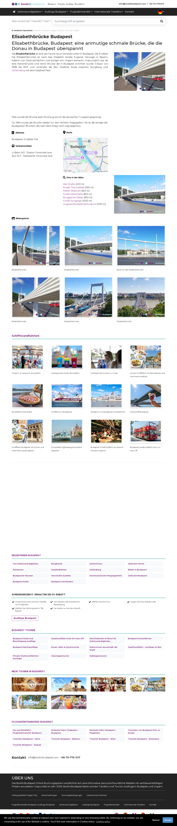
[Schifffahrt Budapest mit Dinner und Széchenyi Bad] (147, 684)
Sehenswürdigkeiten (68, 805)
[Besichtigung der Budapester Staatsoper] (29, 684)
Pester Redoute (72, 190)
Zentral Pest (96, 564)
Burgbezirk (56, 564)
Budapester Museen (23, 576)
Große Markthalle (73, 194)
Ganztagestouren (60, 656)
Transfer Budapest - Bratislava (143, 739)
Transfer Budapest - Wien (103, 739)
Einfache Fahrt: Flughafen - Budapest (65, 731)
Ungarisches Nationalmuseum (79, 204)
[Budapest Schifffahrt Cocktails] (68, 702)
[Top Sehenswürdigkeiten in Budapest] (29, 702)
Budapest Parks (21, 582)
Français (45, 30)
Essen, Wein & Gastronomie (65, 647)
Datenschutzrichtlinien (97, 795)
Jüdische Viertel (136, 564)
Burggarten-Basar (73, 197)
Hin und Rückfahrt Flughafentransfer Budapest (27, 731)
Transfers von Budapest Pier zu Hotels (144, 731)
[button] (161, 12)
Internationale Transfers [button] (107, 11)
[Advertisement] (60, 93)
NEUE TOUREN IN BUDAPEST (28, 671)
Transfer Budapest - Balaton (65, 739)
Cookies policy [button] (103, 821)
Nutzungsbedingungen (72, 795)
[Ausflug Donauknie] (68, 684)
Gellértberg (18, 70)
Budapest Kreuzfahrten (139, 639)
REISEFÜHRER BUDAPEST (26, 555)
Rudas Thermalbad (73, 187)
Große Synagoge (72, 200)
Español (37, 30)
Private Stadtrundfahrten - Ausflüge (26, 657)
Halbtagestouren (98, 656)
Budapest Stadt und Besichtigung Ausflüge (24, 640)
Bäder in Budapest (137, 570)
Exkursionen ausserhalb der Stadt (104, 648)
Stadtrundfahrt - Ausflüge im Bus (144, 647)
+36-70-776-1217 (70, 757)
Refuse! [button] (156, 820)
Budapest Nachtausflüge (25, 647)
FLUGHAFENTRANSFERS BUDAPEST (32, 722)
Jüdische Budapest (137, 576)
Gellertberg (95, 570)
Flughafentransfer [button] (80, 11)
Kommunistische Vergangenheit (106, 576)
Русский (68, 30)
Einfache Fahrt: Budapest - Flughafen (103, 731)
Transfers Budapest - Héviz (26, 739)
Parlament (18, 570)
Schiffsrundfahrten (25, 335)
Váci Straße (69, 184)
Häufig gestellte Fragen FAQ (24, 795)
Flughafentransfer (112, 805)
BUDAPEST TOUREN (23, 630)
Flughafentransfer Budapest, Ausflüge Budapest (33, 805)
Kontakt (129, 11)
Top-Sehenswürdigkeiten (25, 564)
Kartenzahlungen (49, 795)
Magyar (53, 30)
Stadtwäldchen (59, 570)
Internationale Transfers (134, 805)
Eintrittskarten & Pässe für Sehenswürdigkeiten (103, 640)
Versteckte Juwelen (61, 576)
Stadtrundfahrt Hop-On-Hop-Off (67, 639)
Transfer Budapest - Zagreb (27, 745)
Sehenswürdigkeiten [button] (29, 11)
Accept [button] (168, 820)
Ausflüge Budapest (25, 618)
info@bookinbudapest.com (43, 757)
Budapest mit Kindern (62, 582)
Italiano (61, 30)
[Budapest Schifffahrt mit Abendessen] (108, 684)
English (76, 30)
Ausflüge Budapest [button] (55, 11)
